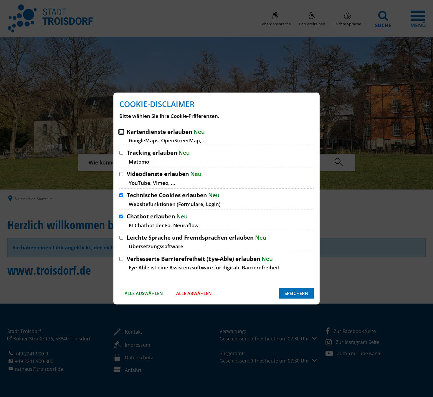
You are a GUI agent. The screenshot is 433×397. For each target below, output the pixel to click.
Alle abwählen (194, 293)
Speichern (296, 293)
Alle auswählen (144, 293)
